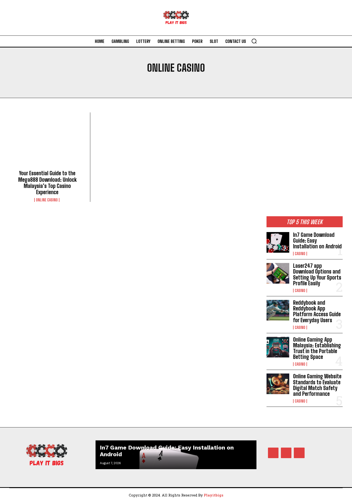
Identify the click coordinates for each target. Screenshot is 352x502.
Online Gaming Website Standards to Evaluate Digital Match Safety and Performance (317, 385)
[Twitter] (299, 453)
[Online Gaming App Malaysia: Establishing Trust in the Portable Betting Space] (278, 347)
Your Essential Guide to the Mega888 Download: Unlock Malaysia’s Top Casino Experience (47, 182)
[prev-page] (239, 448)
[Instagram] (286, 453)
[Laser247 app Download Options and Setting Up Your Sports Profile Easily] (278, 273)
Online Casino (47, 200)
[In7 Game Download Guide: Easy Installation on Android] (278, 242)
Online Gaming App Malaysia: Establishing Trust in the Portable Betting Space (317, 348)
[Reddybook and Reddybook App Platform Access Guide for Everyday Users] (278, 310)
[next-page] (248, 448)
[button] (254, 41)
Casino (300, 254)
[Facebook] (273, 453)
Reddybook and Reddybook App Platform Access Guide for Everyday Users (317, 311)
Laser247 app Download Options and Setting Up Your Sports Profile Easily (317, 274)
